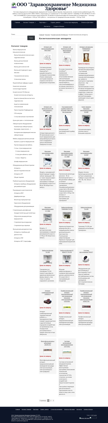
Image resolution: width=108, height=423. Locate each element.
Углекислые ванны (20, 79)
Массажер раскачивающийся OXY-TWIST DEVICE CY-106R (67, 154)
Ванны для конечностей (21, 67)
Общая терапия (19, 177)
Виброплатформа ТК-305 (86, 208)
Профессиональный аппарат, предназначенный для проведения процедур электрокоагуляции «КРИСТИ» (86, 296)
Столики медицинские (22, 151)
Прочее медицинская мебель (23, 145)
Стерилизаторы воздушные (22, 222)
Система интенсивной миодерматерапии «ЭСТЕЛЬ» (67, 343)
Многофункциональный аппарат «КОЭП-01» (47, 343)
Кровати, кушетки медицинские (24, 141)
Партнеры (42, 22)
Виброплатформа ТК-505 (47, 251)
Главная (17, 22)
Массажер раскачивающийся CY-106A (47, 209)
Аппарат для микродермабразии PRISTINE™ (47, 48)
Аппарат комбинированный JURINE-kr (48, 292)
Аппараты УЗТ (18, 174)
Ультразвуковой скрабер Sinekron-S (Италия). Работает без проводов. (67, 109)
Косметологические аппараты (23, 95)
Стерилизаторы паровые (22, 225)
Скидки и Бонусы (59, 26)
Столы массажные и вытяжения (24, 116)
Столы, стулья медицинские (22, 148)
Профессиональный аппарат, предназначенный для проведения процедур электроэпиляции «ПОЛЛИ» (67, 296)
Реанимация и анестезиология (22, 190)
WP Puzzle (94, 415)
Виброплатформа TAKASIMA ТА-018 (66, 208)
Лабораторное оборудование (22, 124)
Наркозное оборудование (22, 203)
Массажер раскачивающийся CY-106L (47, 153)
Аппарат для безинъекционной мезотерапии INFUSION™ (67, 49)
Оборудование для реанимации (24, 206)
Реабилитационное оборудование (23, 181)
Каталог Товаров (28, 22)
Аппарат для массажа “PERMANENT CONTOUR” (86, 48)
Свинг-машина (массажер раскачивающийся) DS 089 (86, 109)
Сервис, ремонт (55, 22)
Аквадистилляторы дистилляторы (24, 213)
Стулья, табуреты (20, 158)
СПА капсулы (18, 113)
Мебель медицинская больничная (23, 139)
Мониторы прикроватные (22, 200)
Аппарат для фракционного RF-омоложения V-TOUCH (47, 109)
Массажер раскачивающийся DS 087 (86, 153)
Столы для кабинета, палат (23, 154)
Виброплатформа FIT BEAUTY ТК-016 (67, 251)
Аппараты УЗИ (18, 238)
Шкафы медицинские (20, 161)
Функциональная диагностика (22, 229)
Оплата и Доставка (87, 22)
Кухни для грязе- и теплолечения (23, 120)
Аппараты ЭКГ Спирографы (22, 241)
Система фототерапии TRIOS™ (86, 251)
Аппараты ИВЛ (18, 193)
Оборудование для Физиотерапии (23, 165)
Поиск (13, 34)
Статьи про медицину (71, 22)
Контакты (47, 26)
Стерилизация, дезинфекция (22, 210)
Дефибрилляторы (19, 196)
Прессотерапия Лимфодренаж (23, 110)
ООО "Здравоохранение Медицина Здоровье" (56, 6)
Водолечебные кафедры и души (23, 83)
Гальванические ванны (21, 76)
